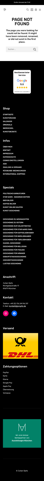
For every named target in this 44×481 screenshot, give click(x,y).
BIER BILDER (8, 200)
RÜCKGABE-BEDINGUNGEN (14, 171)
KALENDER (7, 121)
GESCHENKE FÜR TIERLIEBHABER (17, 240)
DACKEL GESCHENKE (12, 243)
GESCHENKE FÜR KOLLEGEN (15, 246)
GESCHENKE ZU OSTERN (13, 222)
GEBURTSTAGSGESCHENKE (14, 257)
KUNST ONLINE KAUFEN (13, 207)
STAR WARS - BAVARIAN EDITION (16, 197)
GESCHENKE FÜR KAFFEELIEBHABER (18, 233)
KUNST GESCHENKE (11, 211)
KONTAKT (7, 150)
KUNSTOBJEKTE (10, 132)
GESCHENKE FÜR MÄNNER (14, 253)
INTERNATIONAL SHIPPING (14, 174)
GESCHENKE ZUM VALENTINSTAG (17, 226)
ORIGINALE (7, 125)
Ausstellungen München (22, 440)
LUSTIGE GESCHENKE (12, 264)
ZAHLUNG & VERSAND (12, 167)
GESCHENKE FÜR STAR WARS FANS (17, 229)
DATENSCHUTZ (9, 157)
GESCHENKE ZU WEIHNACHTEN (16, 219)
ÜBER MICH (7, 147)
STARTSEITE (8, 114)
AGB (5, 164)
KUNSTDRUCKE (9, 118)
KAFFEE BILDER (9, 204)
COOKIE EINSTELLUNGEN (13, 160)
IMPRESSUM (8, 153)
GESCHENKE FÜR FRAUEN (14, 250)
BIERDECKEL (8, 128)
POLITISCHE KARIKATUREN (14, 193)
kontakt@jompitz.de (17, 306)
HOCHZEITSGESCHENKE (13, 260)
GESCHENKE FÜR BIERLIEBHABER (17, 236)
